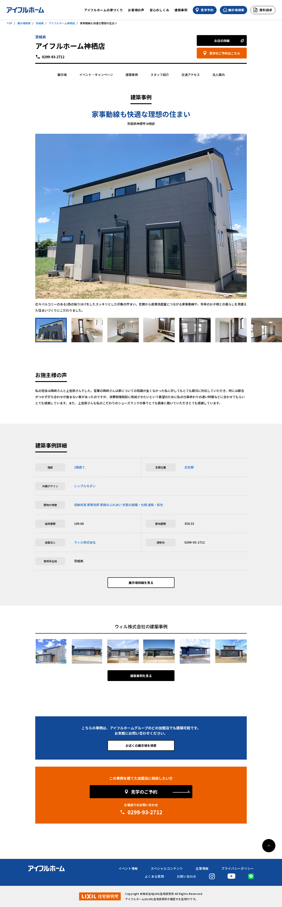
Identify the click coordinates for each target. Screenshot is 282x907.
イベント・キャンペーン (96, 74)
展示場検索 (24, 23)
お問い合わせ (186, 876)
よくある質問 (154, 876)
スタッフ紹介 (159, 74)
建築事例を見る (141, 676)
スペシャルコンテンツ (167, 868)
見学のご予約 (144, 791)
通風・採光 (155, 504)
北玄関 (189, 467)
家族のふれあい (111, 504)
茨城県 (40, 23)
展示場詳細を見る (141, 582)
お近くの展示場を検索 (141, 745)
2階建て (79, 467)
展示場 (62, 74)
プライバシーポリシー (237, 868)
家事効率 (93, 504)
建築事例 (180, 10)
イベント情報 (128, 868)
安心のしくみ (159, 10)
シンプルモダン (85, 486)
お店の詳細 (222, 40)
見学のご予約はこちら (224, 53)
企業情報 (202, 868)
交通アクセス (191, 74)
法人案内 (218, 74)
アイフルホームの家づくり (103, 10)
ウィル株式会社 (85, 542)
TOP (9, 23)
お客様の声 (136, 10)
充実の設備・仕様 (134, 504)
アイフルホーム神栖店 (62, 23)
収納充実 (80, 504)
